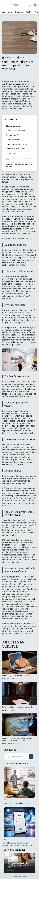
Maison (4, 744)
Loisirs (5, 800)
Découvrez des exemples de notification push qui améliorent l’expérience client (18, 865)
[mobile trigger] (4, 5)
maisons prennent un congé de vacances (18, 190)
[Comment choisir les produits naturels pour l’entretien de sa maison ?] (19, 724)
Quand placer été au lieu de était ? (17, 803)
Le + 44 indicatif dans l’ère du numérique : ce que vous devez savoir (18, 844)
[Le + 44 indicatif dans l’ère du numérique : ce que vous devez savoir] (19, 822)
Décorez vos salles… (13, 126)
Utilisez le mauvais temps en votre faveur (18, 159)
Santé (4, 679)
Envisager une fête (12, 135)
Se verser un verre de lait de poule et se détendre (19, 165)
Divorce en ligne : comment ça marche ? (18, 707)
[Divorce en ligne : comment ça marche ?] (19, 693)
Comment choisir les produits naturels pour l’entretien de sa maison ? (17, 739)
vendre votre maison (11, 83)
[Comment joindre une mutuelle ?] (19, 662)
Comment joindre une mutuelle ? (15, 675)
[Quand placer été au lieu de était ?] (19, 782)
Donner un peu (11, 153)
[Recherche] (29, 5)
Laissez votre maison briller (16, 149)
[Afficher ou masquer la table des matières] (27, 119)
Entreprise (5, 710)
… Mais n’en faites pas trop (15, 130)
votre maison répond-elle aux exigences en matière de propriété (18, 226)
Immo (22, 57)
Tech (4, 840)
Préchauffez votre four (14, 139)
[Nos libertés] (15, 5)
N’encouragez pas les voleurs (16, 144)
